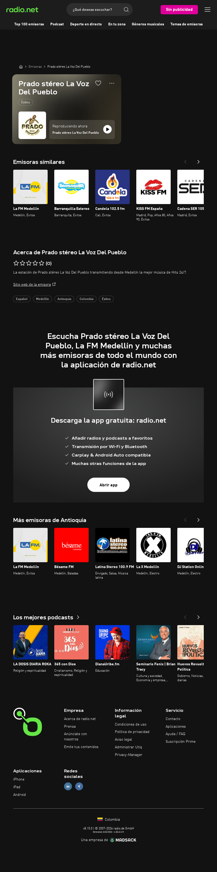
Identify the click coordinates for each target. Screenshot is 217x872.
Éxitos (25, 102)
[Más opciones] (112, 83)
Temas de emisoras (186, 24)
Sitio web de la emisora (32, 285)
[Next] (198, 160)
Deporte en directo (86, 24)
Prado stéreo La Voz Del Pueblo (75, 133)
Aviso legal (123, 739)
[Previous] (185, 160)
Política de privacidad (132, 732)
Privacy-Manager (128, 755)
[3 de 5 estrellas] (29, 263)
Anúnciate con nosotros (75, 736)
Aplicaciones (176, 726)
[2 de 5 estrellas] (22, 263)
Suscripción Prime (181, 742)
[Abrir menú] (207, 9)
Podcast (57, 24)
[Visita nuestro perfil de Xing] (79, 786)
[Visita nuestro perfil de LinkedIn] (68, 786)
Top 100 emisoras (29, 24)
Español (22, 299)
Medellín (42, 299)
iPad (16, 787)
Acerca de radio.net (80, 719)
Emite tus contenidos (81, 747)
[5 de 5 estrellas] (41, 263)
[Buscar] (126, 9)
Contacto (173, 719)
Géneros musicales (148, 24)
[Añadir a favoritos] (98, 83)
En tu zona (116, 24)
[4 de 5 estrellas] (35, 263)
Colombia (86, 299)
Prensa (70, 726)
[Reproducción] (107, 129)
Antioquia (64, 299)
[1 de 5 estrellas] (16, 263)
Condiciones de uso (130, 724)
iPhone (18, 779)
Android (19, 795)
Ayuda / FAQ (175, 734)
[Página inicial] (21, 66)
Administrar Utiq (128, 747)
